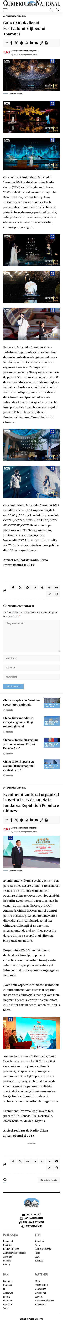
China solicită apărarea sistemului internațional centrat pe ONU (18, 765)
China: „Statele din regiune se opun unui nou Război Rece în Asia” (20, 744)
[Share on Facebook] (11, 43)
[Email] (36, 43)
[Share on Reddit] (42, 587)
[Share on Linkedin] (31, 43)
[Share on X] (16, 43)
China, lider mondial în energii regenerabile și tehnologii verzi (18, 722)
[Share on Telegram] (49, 587)
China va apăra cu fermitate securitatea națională (21, 702)
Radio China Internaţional (26, 51)
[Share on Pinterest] (21, 43)
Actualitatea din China (14, 16)
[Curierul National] (31, 3)
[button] (6, 9)
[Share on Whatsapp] (26, 43)
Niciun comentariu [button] (50, 1180)
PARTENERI (41, 1274)
